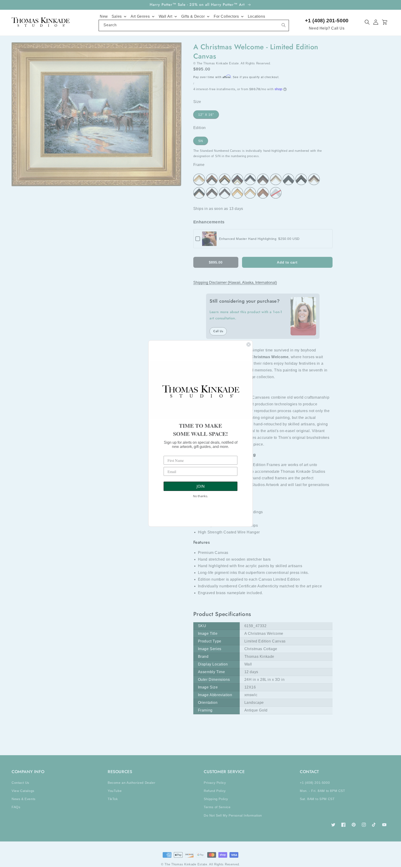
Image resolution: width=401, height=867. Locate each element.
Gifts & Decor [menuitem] (193, 16)
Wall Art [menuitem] (165, 16)
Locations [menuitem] (256, 16)
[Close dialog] (248, 344)
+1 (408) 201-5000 (327, 20)
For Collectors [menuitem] (226, 16)
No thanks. (200, 496)
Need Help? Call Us (327, 28)
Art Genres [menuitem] (140, 16)
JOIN (201, 486)
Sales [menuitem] (117, 16)
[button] (367, 22)
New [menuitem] (104, 16)
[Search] (283, 25)
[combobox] (193, 25)
